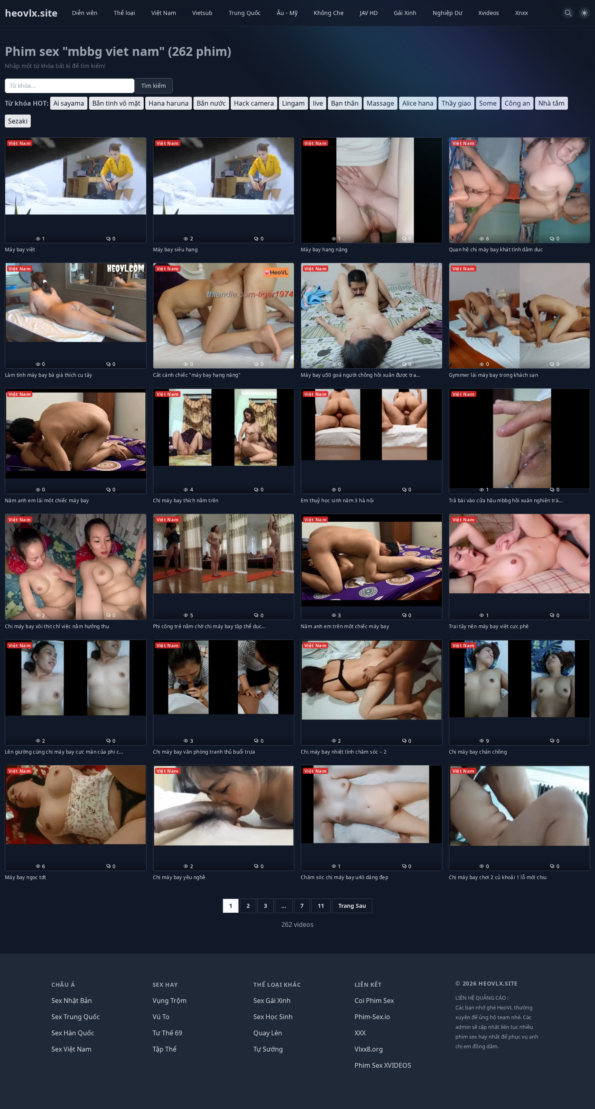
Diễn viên (85, 13)
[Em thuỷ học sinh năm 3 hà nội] (371, 424)
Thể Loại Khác (277, 984)
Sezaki (18, 121)
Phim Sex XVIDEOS (383, 1065)
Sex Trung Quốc (75, 1016)
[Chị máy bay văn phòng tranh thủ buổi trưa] (223, 677)
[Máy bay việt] (75, 176)
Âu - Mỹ (287, 13)
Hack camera (254, 103)
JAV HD (369, 13)
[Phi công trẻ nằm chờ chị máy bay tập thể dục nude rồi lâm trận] (223, 553)
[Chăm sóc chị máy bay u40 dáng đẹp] (371, 804)
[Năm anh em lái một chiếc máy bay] (75, 433)
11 (321, 905)
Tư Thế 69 (167, 1032)
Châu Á (63, 984)
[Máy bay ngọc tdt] (75, 804)
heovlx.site (31, 12)
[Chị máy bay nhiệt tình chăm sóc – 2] (371, 680)
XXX (360, 1032)
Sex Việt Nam (71, 1049)
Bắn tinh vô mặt (116, 103)
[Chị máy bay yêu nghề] (223, 805)
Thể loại (124, 13)
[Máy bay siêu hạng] (223, 176)
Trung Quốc (245, 13)
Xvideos (488, 13)
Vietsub (202, 13)
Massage (380, 103)
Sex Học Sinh (273, 1016)
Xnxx (521, 13)
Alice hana (418, 103)
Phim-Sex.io (372, 1016)
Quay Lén (267, 1032)
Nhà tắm (551, 103)
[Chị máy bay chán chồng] (519, 678)
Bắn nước (211, 103)
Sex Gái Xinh (272, 1000)
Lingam (293, 103)
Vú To (161, 1016)
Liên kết (368, 984)
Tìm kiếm (153, 85)
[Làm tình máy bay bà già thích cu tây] (75, 302)
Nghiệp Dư (447, 13)
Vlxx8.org (369, 1049)
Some (488, 103)
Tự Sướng (268, 1049)
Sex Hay (165, 984)
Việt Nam (163, 13)
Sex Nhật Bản (71, 1000)
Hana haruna (169, 103)
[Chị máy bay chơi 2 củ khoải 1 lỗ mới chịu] (519, 805)
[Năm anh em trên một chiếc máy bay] (371, 560)
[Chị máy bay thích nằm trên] (223, 427)
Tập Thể (164, 1049)
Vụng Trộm (170, 1000)
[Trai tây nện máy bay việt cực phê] (519, 553)
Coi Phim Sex (374, 1000)
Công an (517, 103)
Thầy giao (456, 103)
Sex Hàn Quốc (72, 1032)
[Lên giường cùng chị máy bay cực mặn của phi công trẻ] (75, 678)
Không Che (329, 13)
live (318, 103)
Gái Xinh (405, 13)
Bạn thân (345, 103)
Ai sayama (68, 103)
